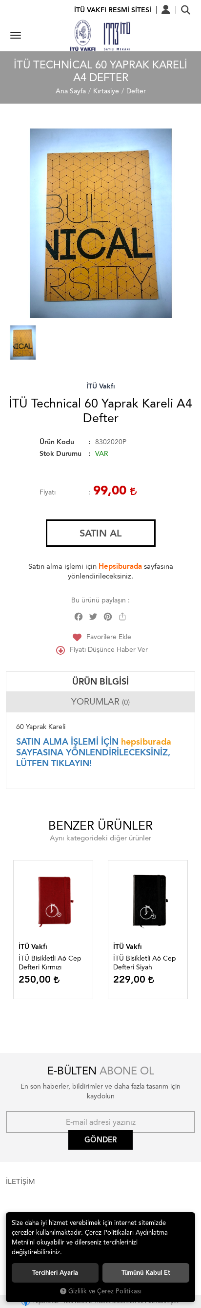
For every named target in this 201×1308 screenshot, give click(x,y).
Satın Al (100, 533)
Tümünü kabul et (145, 1272)
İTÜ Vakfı (100, 386)
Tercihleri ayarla (55, 1272)
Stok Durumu (60, 454)
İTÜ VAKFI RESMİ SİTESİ (112, 10)
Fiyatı (48, 492)
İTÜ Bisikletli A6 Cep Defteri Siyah (144, 962)
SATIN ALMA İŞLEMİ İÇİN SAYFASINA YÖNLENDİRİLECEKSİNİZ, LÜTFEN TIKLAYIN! (93, 752)
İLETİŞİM (20, 1181)
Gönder (100, 1140)
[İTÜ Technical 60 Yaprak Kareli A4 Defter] (100, 223)
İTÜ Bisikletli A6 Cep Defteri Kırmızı (50, 962)
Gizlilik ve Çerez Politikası (104, 1291)
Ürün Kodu (57, 442)
